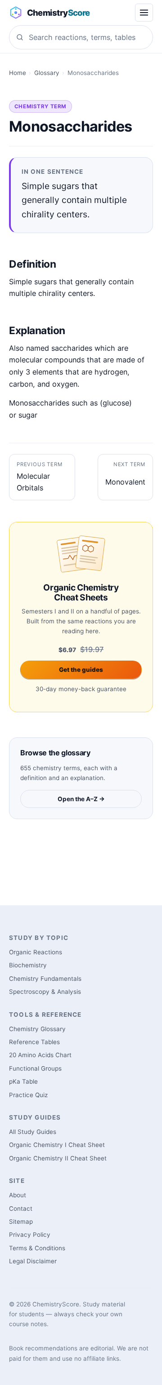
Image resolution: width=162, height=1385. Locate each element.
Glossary (46, 72)
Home (17, 72)
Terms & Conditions (37, 1248)
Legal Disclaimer (33, 1261)
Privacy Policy (29, 1234)
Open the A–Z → (81, 799)
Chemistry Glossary (37, 1028)
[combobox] (81, 37)
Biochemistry (28, 965)
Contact (20, 1208)
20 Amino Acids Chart (40, 1055)
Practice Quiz (28, 1094)
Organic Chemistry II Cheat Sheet (58, 1158)
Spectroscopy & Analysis (45, 991)
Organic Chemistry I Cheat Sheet (57, 1144)
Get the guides (81, 669)
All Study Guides (32, 1131)
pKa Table (23, 1081)
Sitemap (21, 1221)
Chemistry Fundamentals (45, 978)
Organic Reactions (35, 952)
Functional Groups (35, 1068)
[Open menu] (144, 13)
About (17, 1195)
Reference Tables (34, 1041)
